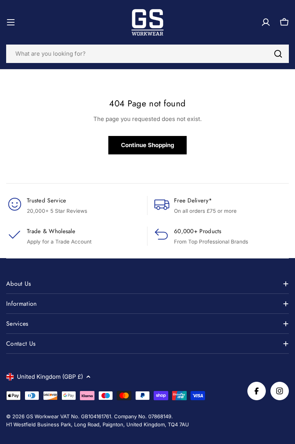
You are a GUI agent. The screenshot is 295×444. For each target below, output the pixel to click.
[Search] (278, 53)
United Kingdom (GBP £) (50, 376)
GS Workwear (42, 416)
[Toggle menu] (10, 22)
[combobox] (147, 54)
